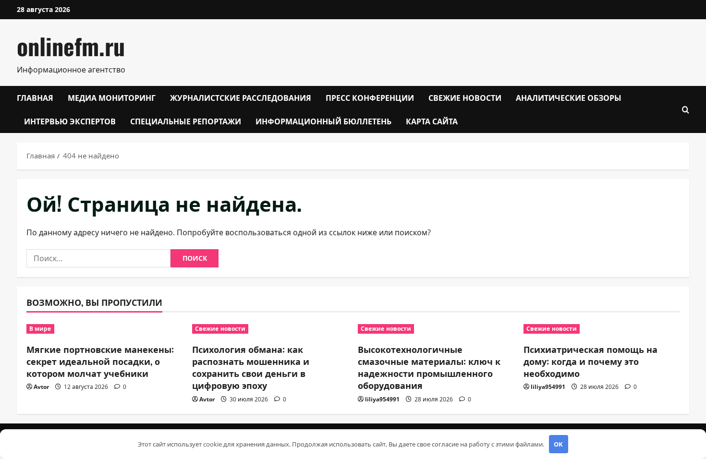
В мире (40, 329)
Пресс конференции (370, 97)
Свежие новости (464, 97)
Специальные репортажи (185, 121)
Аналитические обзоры (568, 97)
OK (558, 444)
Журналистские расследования (240, 97)
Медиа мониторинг (112, 97)
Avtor (41, 387)
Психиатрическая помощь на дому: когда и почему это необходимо (590, 361)
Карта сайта (432, 121)
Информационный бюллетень (323, 121)
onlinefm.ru (71, 46)
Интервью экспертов (70, 121)
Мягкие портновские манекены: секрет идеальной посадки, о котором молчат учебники (100, 361)
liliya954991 (382, 399)
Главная (35, 97)
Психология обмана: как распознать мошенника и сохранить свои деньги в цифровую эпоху (250, 367)
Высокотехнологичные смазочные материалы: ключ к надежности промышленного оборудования (429, 367)
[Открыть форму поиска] (685, 109)
